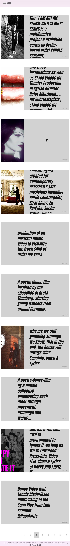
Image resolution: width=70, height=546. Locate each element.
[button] (7, 3)
